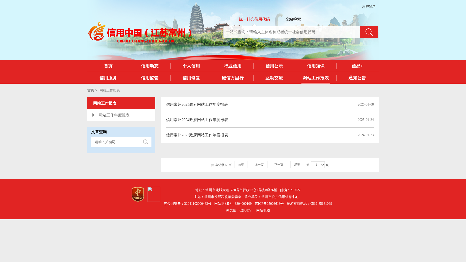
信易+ (357, 66)
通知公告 (357, 77)
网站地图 (263, 210)
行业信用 (232, 66)
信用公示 (274, 66)
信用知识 (316, 66)
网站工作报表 (316, 77)
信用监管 (149, 77)
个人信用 (191, 66)
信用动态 (149, 66)
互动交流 (274, 77)
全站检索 (293, 19)
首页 (108, 66)
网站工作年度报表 (114, 115)
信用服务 (108, 77)
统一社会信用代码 (254, 19)
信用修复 (191, 77)
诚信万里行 (233, 77)
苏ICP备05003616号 (269, 203)
